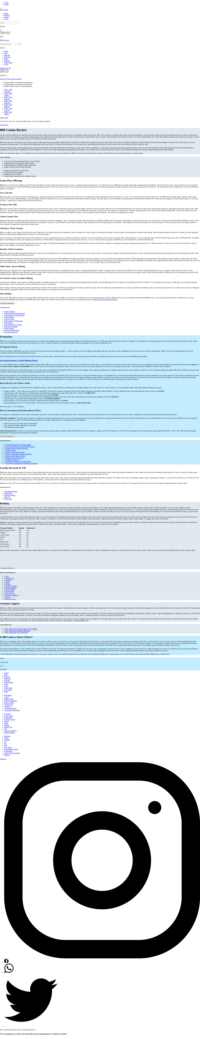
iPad (5, 745)
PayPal (6, 721)
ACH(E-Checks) (9, 719)
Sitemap (6, 755)
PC (5, 742)
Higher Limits (8, 699)
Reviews (7, 15)
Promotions (8, 695)
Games (6, 17)
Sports (6, 4)
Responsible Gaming (11, 749)
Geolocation (8, 751)
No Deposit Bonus (10, 708)
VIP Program (8, 705)
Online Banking (9, 733)
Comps (6, 697)
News (6, 19)
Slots (5, 53)
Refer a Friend (9, 703)
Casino (6, 2)
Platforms (7, 736)
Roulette (7, 61)
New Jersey (8, 747)
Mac (5, 744)
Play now (3, 79)
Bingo (6, 684)
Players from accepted (14, 79)
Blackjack (7, 57)
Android (7, 740)
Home (6, 13)
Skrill (6, 723)
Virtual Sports (8, 682)
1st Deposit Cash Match (12, 710)
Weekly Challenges (10, 701)
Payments (7, 714)
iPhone (6, 738)
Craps (6, 64)
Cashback (7, 706)
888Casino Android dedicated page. (106, 299)
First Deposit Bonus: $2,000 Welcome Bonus (19, 360)
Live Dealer (8, 690)
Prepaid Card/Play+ (10, 731)
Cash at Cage (8, 716)
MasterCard (8, 727)
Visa (5, 729)
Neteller (6, 725)
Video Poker (8, 63)
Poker (6, 59)
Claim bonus (4, 125)
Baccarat (7, 55)
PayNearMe (8, 718)
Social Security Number (12, 753)
